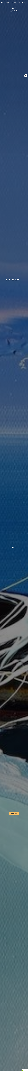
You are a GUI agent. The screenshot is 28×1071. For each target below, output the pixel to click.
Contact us (13, 2)
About (7, 2)
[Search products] (26, 75)
